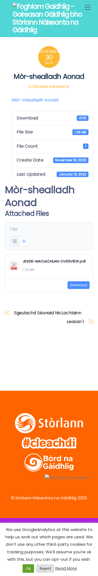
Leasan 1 (75, 322)
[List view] (24, 241)
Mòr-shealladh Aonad (49, 76)
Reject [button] (45, 568)
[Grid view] (14, 241)
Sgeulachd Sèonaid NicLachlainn (48, 313)
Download (78, 285)
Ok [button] (28, 568)
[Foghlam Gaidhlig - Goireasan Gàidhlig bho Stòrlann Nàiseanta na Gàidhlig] (48, 29)
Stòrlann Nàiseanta (49, 86)
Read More (66, 568)
